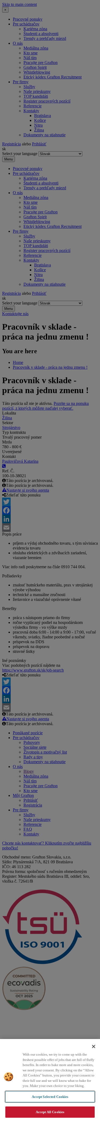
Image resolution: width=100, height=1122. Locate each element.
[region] (50, 1080)
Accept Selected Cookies (50, 1097)
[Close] (93, 1046)
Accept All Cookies (50, 1112)
